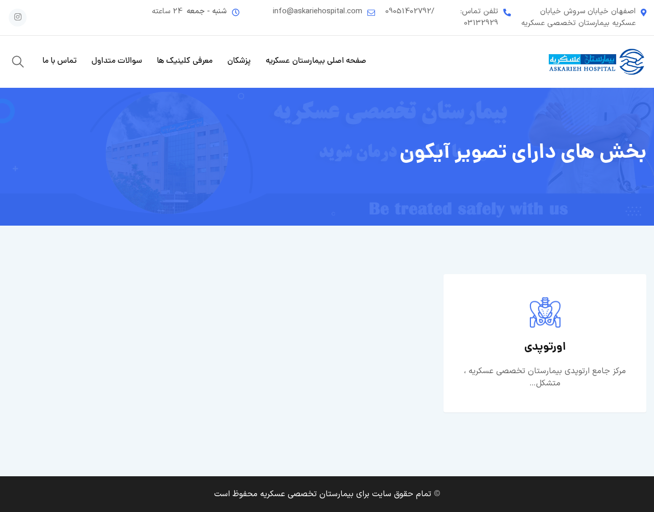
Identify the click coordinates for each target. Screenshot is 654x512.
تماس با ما (59, 61)
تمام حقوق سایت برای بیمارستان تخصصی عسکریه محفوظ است (322, 494)
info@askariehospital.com (317, 11)
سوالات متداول (116, 61)
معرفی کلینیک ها (185, 61)
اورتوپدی (545, 347)
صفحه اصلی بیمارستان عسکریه (316, 61)
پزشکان (239, 61)
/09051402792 (409, 11)
